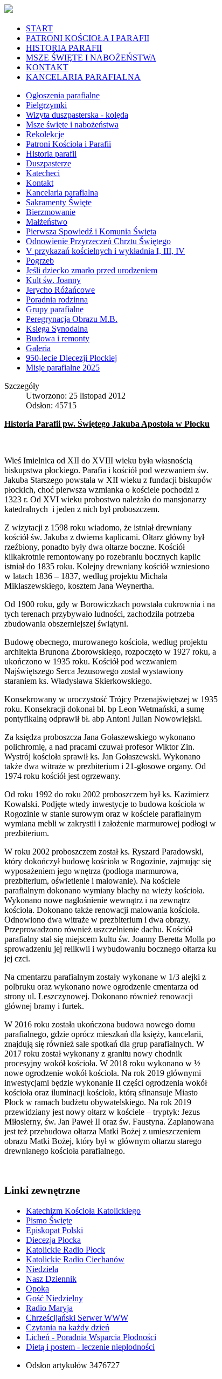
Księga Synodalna (57, 328)
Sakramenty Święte (59, 202)
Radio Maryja (49, 1308)
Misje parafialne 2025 (63, 367)
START (39, 28)
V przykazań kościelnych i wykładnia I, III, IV (105, 250)
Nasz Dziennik (51, 1278)
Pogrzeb (40, 260)
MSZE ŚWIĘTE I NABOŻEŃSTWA (91, 57)
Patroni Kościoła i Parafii (68, 144)
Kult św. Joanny (53, 280)
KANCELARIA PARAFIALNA (83, 77)
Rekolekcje (45, 134)
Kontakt (39, 182)
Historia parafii (51, 153)
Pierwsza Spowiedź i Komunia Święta (91, 231)
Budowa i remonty (57, 338)
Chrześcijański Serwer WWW (77, 1317)
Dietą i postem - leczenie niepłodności (90, 1346)
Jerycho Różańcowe (60, 289)
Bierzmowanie (50, 212)
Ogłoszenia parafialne (63, 95)
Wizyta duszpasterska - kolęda (77, 114)
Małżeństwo (46, 221)
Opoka (37, 1288)
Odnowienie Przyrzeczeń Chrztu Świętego (98, 241)
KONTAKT (47, 67)
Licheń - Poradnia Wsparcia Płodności (91, 1337)
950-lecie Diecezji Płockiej (71, 357)
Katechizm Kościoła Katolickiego (83, 1210)
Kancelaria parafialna (62, 192)
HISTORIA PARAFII (64, 47)
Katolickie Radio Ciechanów (75, 1259)
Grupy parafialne (55, 309)
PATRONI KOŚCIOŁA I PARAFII (87, 38)
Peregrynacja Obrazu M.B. (71, 319)
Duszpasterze (48, 163)
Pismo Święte (49, 1220)
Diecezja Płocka (53, 1240)
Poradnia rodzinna (57, 299)
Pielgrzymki (46, 105)
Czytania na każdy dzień (67, 1327)
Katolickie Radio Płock (65, 1249)
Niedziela (42, 1269)
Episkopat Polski (54, 1230)
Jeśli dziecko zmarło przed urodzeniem (91, 270)
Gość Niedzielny (54, 1298)
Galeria (38, 348)
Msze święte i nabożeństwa (72, 124)
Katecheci (43, 173)
